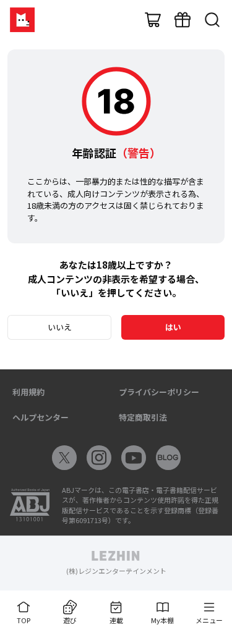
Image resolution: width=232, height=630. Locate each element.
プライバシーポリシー (159, 392)
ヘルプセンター (40, 417)
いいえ (60, 327)
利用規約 (28, 392)
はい (173, 327)
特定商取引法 (143, 417)
